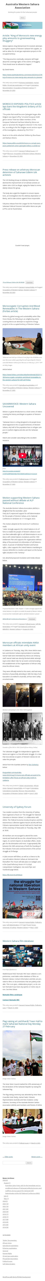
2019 (5, 1214)
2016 (5, 1222)
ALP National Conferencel (26, 627)
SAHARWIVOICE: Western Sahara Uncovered (19, 405)
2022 (5, 1206)
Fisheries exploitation (26, 83)
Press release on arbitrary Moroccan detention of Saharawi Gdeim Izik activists (21, 172)
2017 (5, 1219)
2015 (5, 1225)
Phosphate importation (10, 1259)
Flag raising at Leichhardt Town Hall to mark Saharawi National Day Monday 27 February (22, 1024)
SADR (25, 793)
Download (29, 282)
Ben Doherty (33, 765)
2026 (5, 1180)
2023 (5, 1204)
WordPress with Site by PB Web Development (17, 1277)
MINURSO (6, 629)
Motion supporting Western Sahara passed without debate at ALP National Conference (21, 500)
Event (29, 925)
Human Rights (29, 287)
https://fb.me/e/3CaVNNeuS (12, 875)
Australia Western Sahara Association (22, 6)
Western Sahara (29, 290)
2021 (5, 1209)
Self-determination (13, 925)
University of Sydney (9, 928)
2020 (5, 1212)
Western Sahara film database (18, 941)
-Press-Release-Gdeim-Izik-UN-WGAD (13, 282)
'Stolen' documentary (26, 786)
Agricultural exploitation (27, 385)
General (22, 151)
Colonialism (35, 85)
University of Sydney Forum (17, 806)
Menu (22, 18)
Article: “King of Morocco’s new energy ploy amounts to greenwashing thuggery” (22, 38)
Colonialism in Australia (10, 791)
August (7, 1183)
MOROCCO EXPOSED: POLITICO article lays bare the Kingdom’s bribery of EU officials (22, 106)
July (6, 1196)
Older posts (8, 1157)
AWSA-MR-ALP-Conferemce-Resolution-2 (15, 619)
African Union (7, 1243)
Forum (34, 925)
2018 (5, 1217)
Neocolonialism (8, 88)
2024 (5, 1201)
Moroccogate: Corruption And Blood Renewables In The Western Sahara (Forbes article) (21, 308)
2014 (5, 1227)
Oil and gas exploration (15, 85)
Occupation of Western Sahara (23, 88)
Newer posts (36, 1157)
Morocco (10, 154)
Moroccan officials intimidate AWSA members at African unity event (21, 644)
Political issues (30, 151)
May (6, 1199)
